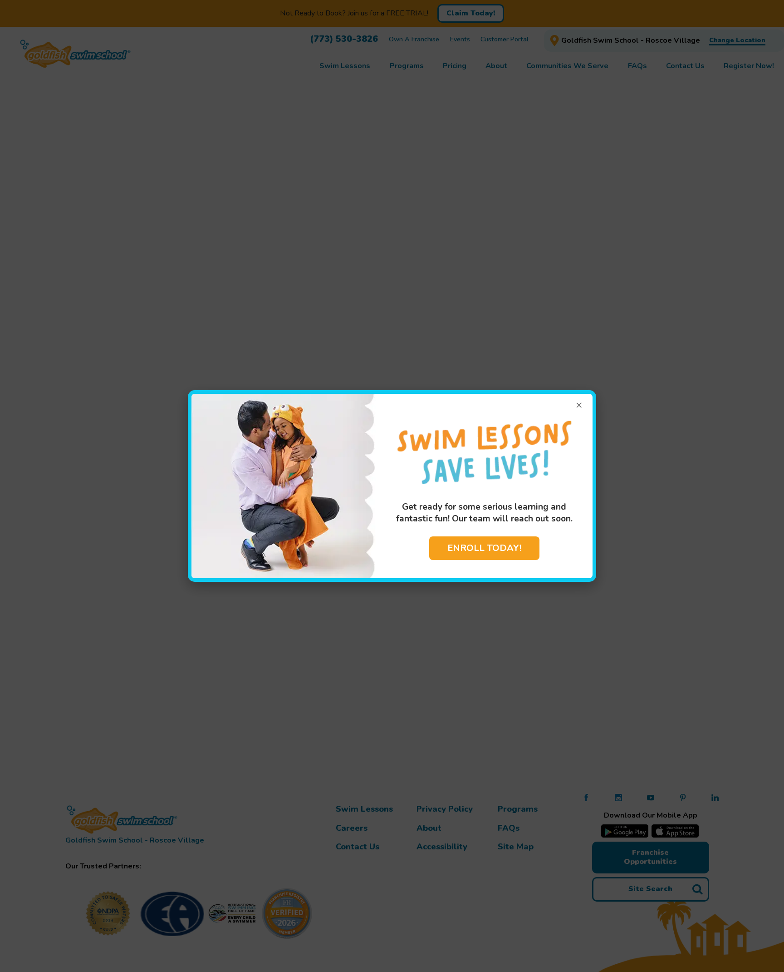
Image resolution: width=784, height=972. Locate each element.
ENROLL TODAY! (484, 548)
